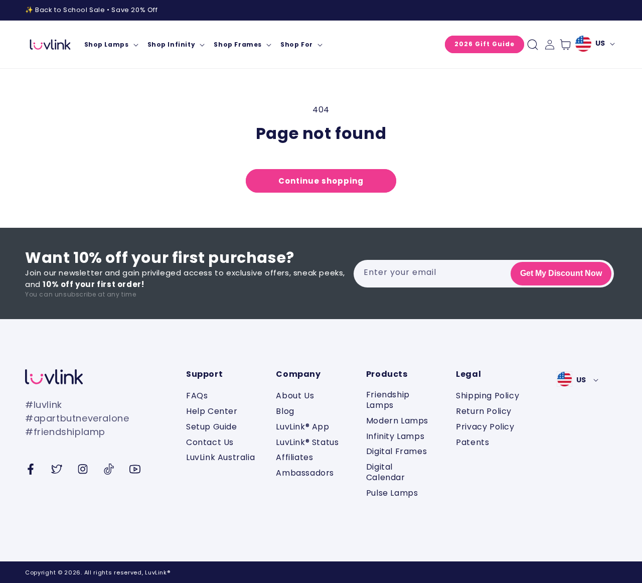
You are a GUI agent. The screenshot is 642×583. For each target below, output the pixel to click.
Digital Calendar (385, 472)
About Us (295, 396)
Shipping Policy (487, 396)
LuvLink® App (302, 426)
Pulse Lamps (392, 493)
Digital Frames (396, 451)
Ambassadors (305, 473)
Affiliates (294, 457)
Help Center (212, 411)
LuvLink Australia (220, 457)
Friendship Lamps (388, 400)
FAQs (197, 396)
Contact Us (210, 442)
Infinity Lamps (395, 436)
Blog (285, 411)
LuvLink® (157, 572)
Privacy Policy (485, 426)
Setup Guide (211, 426)
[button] (110, 44)
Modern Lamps (397, 420)
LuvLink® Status (307, 442)
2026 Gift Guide (484, 44)
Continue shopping (321, 181)
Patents (472, 442)
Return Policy (484, 411)
